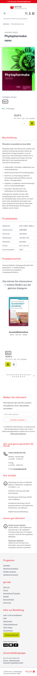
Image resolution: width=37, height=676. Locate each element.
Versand (32, 118)
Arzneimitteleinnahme (18, 332)
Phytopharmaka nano (17, 24)
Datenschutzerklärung (18, 434)
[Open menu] (4, 13)
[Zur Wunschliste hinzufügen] (14, 364)
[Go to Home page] (18, 7)
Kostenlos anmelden (17, 420)
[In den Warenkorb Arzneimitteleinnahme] (8, 364)
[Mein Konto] (29, 13)
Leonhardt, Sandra (11, 32)
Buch (5, 102)
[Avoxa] (30, 671)
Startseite (6, 24)
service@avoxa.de (19, 469)
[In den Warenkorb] (32, 123)
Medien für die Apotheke (17, 525)
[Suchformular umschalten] (26, 13)
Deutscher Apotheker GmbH (13, 663)
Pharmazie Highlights (16, 540)
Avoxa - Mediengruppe (11, 660)
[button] (18, 69)
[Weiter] (34, 376)
